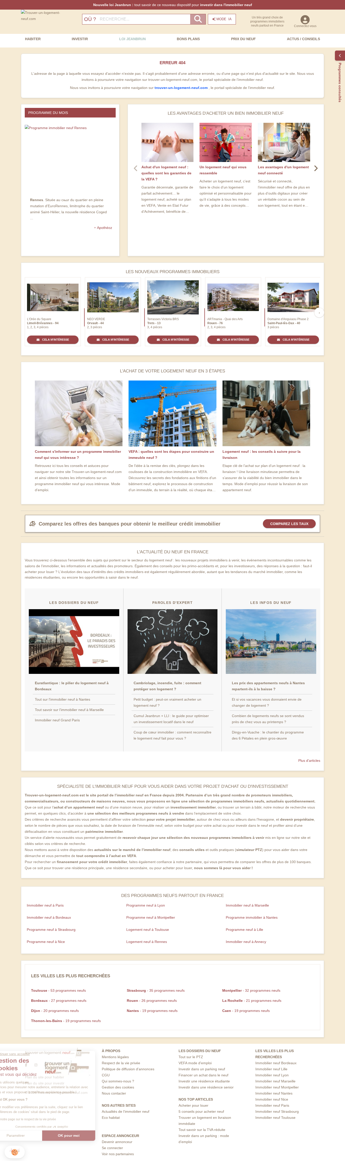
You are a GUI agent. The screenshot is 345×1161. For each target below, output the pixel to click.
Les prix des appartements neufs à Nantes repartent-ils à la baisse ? (268, 686)
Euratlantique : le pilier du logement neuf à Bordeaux (72, 686)
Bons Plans (188, 39)
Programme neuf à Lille (244, 930)
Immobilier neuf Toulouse (275, 1118)
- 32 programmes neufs (251, 990)
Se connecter (112, 1148)
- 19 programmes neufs (152, 1011)
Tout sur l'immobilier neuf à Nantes (62, 699)
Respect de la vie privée (121, 1063)
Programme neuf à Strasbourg (51, 930)
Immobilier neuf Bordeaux (276, 1063)
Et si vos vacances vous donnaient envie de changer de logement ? (267, 702)
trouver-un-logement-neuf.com (182, 88)
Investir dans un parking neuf (202, 1069)
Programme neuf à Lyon (145, 905)
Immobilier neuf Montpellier (277, 1087)
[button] (15, 1152)
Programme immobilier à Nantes (252, 917)
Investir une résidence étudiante (204, 1081)
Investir (80, 39)
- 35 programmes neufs (156, 990)
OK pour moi (84, 1135)
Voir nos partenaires (118, 1154)
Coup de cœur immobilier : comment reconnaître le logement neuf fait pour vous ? (172, 735)
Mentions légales (115, 1057)
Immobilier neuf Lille (271, 1069)
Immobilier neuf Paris (272, 1105)
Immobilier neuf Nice (271, 1099)
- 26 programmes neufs (152, 1001)
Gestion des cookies (118, 1087)
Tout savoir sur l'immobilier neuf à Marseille (69, 710)
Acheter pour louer (193, 1105)
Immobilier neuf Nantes (273, 1093)
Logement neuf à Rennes (146, 942)
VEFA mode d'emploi (195, 1063)
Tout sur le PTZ (191, 1057)
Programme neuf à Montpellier (150, 917)
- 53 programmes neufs (58, 990)
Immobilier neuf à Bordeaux (49, 917)
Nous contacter (114, 1093)
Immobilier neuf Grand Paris (57, 720)
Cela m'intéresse (55, 339)
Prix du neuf (243, 39)
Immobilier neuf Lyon (272, 1075)
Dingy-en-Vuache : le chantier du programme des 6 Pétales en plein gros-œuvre (268, 735)
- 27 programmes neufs (58, 1001)
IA (224, 19)
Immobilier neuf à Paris (45, 905)
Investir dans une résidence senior (206, 1087)
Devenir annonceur (117, 1142)
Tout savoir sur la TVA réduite (202, 1130)
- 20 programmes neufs (55, 1011)
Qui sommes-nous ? (118, 1081)
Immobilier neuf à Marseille (247, 905)
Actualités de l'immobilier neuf (125, 1111)
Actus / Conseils (303, 39)
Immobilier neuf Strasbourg (277, 1111)
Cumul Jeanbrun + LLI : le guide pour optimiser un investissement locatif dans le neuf (171, 719)
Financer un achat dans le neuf (203, 1075)
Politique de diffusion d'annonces (128, 1069)
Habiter (33, 39)
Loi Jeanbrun (132, 39)
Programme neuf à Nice (46, 942)
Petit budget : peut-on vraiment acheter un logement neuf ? (167, 702)
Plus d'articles (309, 761)
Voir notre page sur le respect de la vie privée (41, 1119)
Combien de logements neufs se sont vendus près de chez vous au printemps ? (268, 719)
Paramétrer (31, 1135)
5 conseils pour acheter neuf (201, 1111)
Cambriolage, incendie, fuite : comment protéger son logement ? (167, 686)
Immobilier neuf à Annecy (246, 942)
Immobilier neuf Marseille (275, 1081)
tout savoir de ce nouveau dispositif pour (172, 5)
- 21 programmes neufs (251, 1001)
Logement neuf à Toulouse (147, 930)
